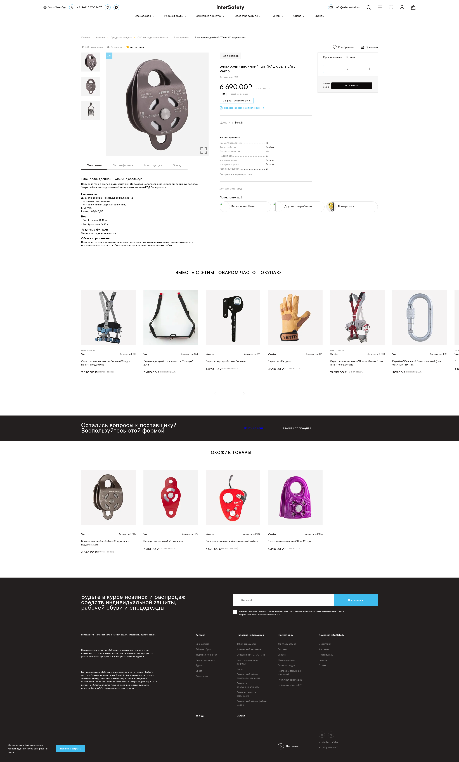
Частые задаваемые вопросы (247, 662)
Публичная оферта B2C (290, 685)
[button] (215, 394)
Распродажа (202, 676)
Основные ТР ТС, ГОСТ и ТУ (251, 655)
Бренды (200, 715)
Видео (240, 669)
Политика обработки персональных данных (248, 676)
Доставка (282, 649)
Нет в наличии (352, 86)
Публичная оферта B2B (290, 680)
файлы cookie (32, 745)
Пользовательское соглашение (246, 694)
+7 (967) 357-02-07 (328, 747)
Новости (323, 660)
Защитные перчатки (206, 655)
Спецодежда (202, 644)
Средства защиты (205, 660)
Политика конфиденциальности (248, 685)
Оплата (281, 655)
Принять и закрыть (70, 748)
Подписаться (355, 600)
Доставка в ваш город (231, 188)
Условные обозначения (249, 649)
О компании (325, 644)
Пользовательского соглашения (268, 615)
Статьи (322, 665)
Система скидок (286, 665)
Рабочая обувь (203, 649)
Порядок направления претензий (289, 673)
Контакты (324, 649)
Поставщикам (326, 655)
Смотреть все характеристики (236, 174)
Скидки (241, 715)
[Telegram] (108, 7)
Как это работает (287, 644)
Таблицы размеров (246, 644)
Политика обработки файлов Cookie (251, 703)
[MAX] (116, 7)
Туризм (199, 665)
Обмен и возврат (286, 660)
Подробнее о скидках (239, 94)
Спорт (199, 671)
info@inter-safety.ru (329, 742)
